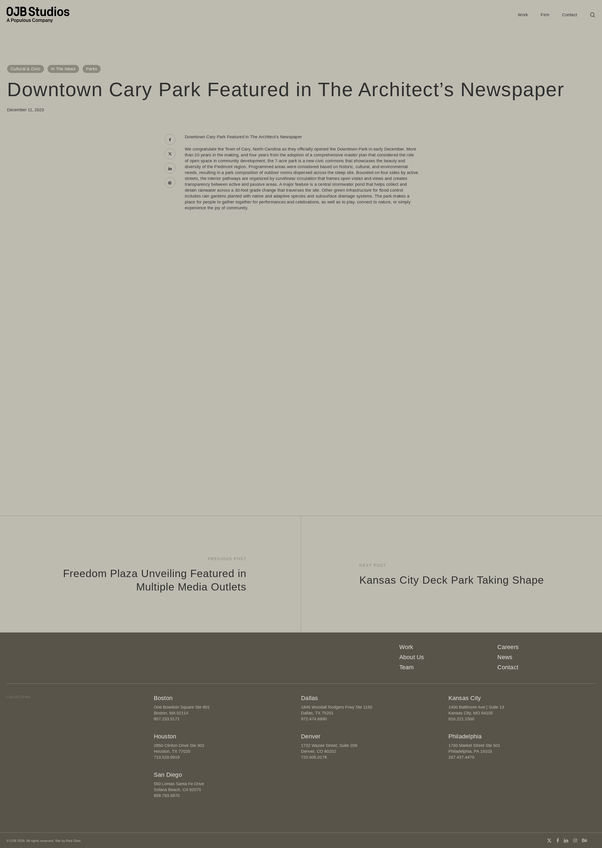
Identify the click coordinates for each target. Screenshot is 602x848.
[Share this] (170, 139)
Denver (311, 736)
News (504, 657)
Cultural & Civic (25, 69)
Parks (91, 69)
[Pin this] (170, 182)
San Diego (168, 774)
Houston (165, 736)
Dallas (309, 698)
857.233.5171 (167, 719)
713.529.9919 (167, 757)
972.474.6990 (314, 719)
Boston (163, 698)
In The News (63, 69)
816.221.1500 (461, 719)
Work (406, 647)
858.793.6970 (167, 795)
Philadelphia (465, 736)
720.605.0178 (314, 757)
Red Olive (73, 841)
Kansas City (464, 698)
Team (406, 667)
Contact (507, 667)
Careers (508, 647)
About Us (411, 657)
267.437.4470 (461, 757)
